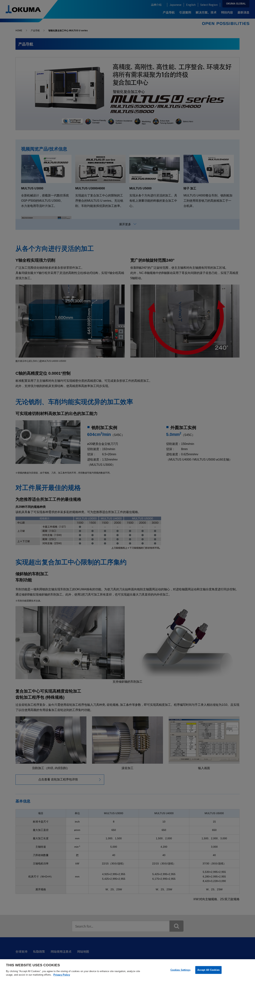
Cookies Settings (180, 969)
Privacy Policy (61, 974)
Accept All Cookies (208, 969)
